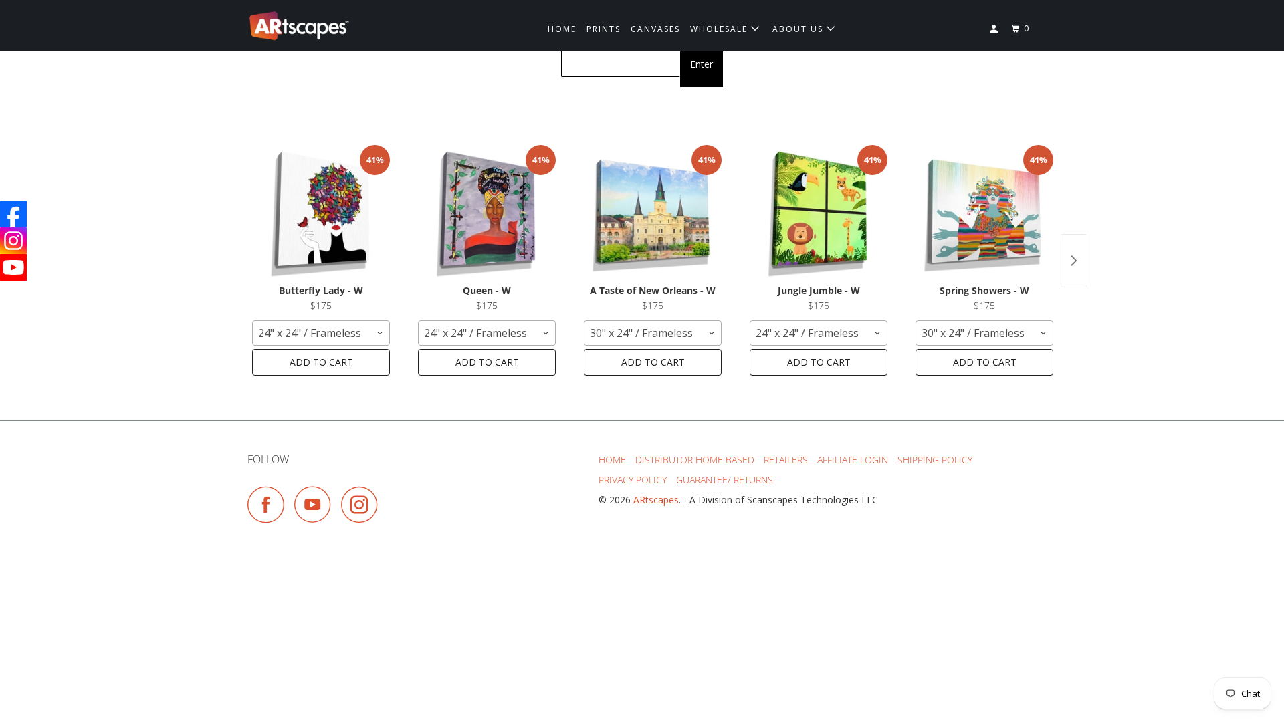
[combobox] (321, 333)
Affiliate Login (852, 459)
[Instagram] (13, 240)
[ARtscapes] (316, 25)
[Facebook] (13, 214)
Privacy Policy (633, 479)
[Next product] (1074, 260)
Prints (603, 29)
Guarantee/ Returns (724, 479)
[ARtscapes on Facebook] (269, 504)
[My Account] (995, 29)
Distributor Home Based (694, 459)
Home (562, 29)
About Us (799, 29)
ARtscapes (656, 499)
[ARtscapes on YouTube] (316, 504)
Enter (701, 63)
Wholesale (720, 29)
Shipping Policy (934, 459)
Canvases (655, 29)
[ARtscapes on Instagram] (363, 504)
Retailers (786, 459)
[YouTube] (13, 267)
